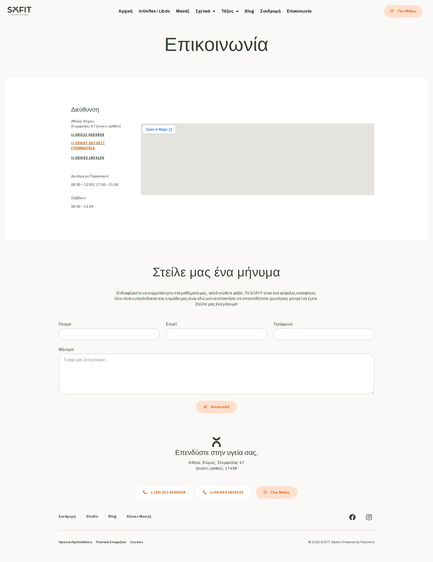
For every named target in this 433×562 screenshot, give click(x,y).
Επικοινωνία (299, 11)
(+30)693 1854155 (87, 158)
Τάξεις (228, 11)
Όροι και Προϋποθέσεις (75, 542)
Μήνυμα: (66, 349)
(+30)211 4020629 (87, 135)
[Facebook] (352, 517)
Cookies (136, 542)
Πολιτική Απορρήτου (111, 542)
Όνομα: (65, 324)
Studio (92, 516)
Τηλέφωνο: (283, 324)
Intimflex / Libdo (154, 11)
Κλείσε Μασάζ (139, 516)
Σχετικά (203, 11)
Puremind (367, 542)
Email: (172, 324)
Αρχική (126, 11)
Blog (249, 11)
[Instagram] (369, 517)
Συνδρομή (270, 11)
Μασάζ (182, 11)
